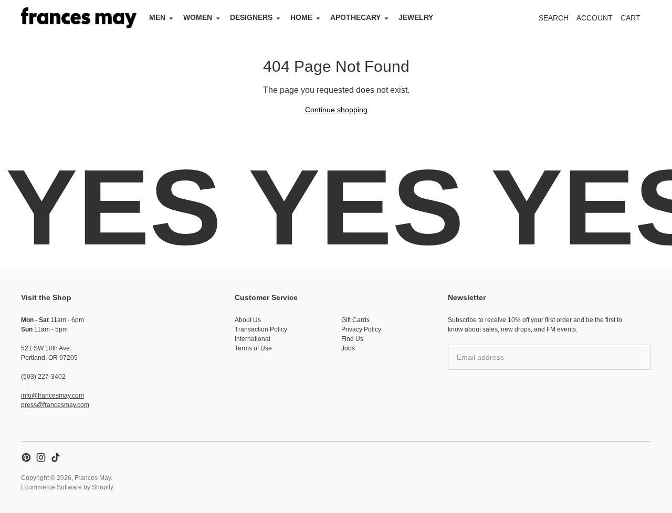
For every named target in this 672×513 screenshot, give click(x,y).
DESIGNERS (251, 17)
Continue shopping (336, 109)
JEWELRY (415, 17)
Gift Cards (355, 320)
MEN (157, 17)
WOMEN (197, 17)
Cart (636, 21)
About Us (248, 320)
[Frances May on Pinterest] (26, 457)
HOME (301, 17)
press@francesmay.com (55, 405)
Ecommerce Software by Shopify (67, 487)
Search (554, 18)
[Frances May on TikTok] (55, 457)
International (252, 339)
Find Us (352, 339)
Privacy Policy (361, 329)
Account (594, 18)
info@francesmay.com (52, 395)
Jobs (348, 348)
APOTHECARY (355, 17)
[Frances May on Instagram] (41, 457)
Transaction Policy (261, 329)
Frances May (93, 478)
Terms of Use (253, 348)
